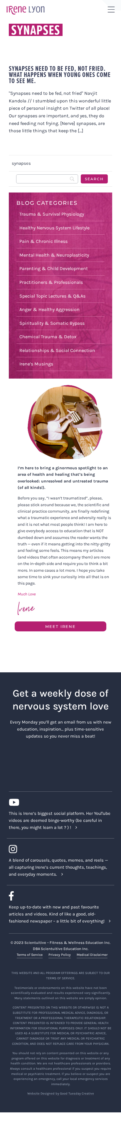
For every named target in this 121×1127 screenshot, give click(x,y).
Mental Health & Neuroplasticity (54, 255)
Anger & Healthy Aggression (49, 309)
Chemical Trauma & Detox (47, 336)
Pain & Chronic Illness (43, 241)
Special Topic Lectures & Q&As (52, 296)
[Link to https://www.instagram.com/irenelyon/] (58, 849)
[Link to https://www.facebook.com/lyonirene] (58, 896)
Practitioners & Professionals (51, 282)
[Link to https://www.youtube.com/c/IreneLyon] (58, 802)
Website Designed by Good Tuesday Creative (60, 1093)
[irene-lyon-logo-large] (26, 5)
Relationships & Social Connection (57, 350)
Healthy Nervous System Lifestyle (54, 228)
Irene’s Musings (36, 364)
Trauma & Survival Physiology (51, 214)
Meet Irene (60, 626)
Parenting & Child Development (53, 268)
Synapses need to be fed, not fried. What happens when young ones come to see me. (60, 74)
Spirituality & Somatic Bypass (52, 323)
